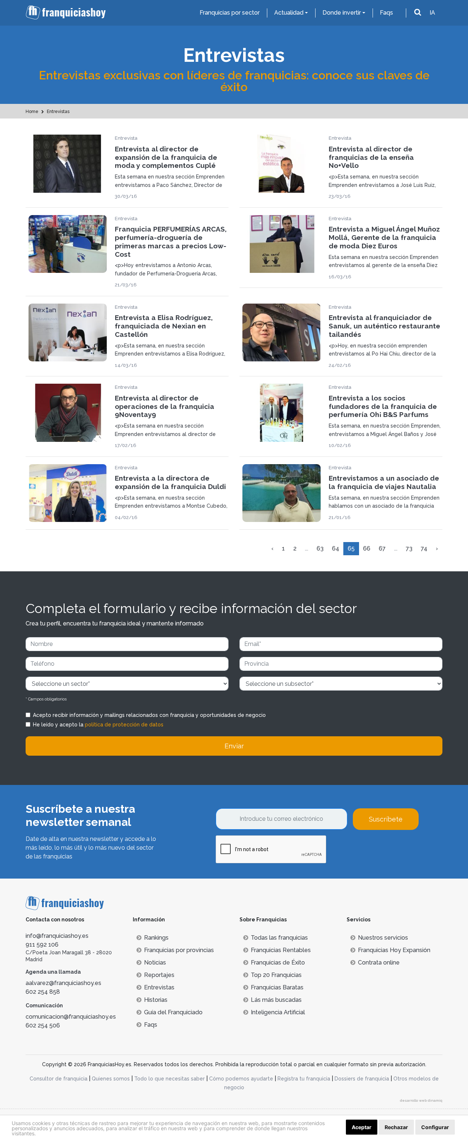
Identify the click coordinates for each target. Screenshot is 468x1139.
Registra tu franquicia (304, 1079)
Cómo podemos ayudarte (241, 1079)
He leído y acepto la (98, 725)
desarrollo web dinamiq (421, 1100)
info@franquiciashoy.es (57, 935)
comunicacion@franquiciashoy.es (71, 1016)
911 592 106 (42, 944)
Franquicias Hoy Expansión (394, 950)
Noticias (155, 962)
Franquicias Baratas (277, 987)
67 (382, 548)
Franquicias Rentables (281, 950)
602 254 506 (43, 1025)
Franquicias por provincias (179, 950)
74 (424, 548)
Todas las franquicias (279, 937)
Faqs (386, 12)
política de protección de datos (124, 725)
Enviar (234, 746)
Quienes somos (111, 1079)
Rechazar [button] (396, 1127)
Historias (155, 999)
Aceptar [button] (361, 1127)
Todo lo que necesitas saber (169, 1079)
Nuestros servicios (383, 937)
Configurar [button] (435, 1127)
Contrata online (379, 962)
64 (335, 548)
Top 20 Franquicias (276, 974)
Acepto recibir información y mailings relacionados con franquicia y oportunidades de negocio (149, 715)
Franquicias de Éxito (278, 962)
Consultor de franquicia (58, 1079)
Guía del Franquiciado (173, 1012)
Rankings (156, 937)
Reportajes (159, 974)
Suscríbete (386, 819)
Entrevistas (159, 987)
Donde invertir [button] (341, 12)
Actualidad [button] (288, 12)
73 (409, 548)
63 (320, 548)
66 (366, 548)
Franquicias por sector (230, 12)
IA (432, 12)
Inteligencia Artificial (278, 1012)
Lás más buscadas (276, 999)
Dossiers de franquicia (362, 1079)
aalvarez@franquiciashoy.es (63, 983)
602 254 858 (43, 991)
